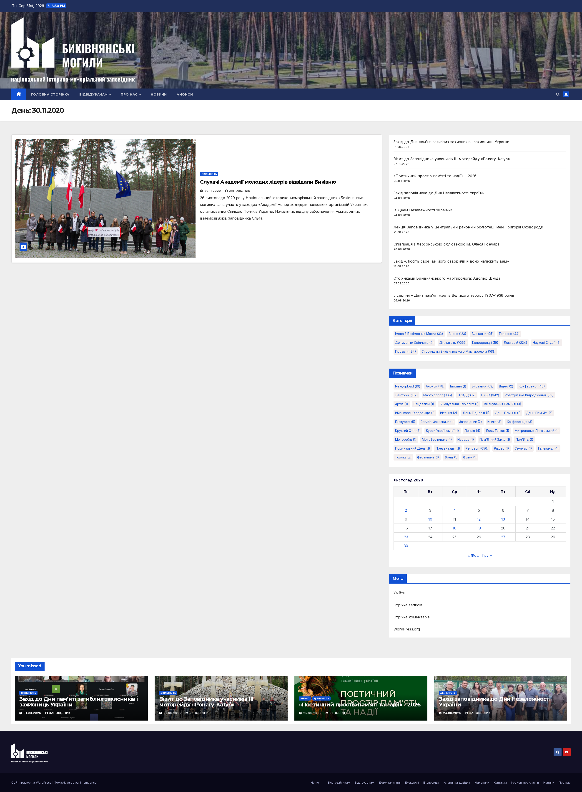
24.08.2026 (452, 713)
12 (479, 519)
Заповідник (239, 190)
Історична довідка (457, 782)
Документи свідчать (414, 342)
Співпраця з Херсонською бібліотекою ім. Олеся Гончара (447, 244)
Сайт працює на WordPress (31, 782)
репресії (477, 448)
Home (315, 782)
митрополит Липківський (537, 431)
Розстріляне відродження (529, 395)
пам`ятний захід (494, 439)
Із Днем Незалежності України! (423, 210)
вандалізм (424, 404)
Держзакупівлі (390, 782)
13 (503, 519)
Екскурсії (412, 782)
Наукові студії (547, 342)
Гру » (487, 555)
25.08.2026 (312, 713)
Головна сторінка (50, 94)
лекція (472, 431)
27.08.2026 (172, 713)
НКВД (467, 395)
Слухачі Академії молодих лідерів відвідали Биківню (268, 182)
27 (503, 537)
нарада (465, 439)
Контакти (500, 782)
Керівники (482, 782)
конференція (519, 422)
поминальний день (412, 448)
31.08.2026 (33, 713)
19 (479, 528)
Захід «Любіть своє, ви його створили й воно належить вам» (451, 261)
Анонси (185, 94)
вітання (448, 413)
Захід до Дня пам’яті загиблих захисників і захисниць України (451, 141)
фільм (470, 457)
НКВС (490, 395)
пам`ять (524, 439)
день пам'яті (508, 413)
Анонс (457, 334)
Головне (509, 334)
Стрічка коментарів (412, 617)
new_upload (407, 386)
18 (455, 528)
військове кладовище (415, 413)
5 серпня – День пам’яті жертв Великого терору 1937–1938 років (454, 295)
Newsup (68, 782)
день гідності (476, 413)
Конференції (485, 342)
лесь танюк (497, 431)
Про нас (130, 94)
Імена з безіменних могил (419, 334)
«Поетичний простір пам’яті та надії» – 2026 (435, 176)
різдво (501, 448)
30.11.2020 (213, 190)
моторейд (405, 439)
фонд (451, 457)
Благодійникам (339, 782)
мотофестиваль (437, 439)
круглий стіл (408, 431)
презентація (448, 448)
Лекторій (515, 342)
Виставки (483, 334)
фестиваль (428, 457)
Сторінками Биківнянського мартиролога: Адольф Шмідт (447, 278)
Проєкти (405, 351)
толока (403, 457)
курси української (442, 431)
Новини (159, 94)
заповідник (470, 422)
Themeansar (89, 782)
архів (401, 404)
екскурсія (405, 422)
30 (406, 546)
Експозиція (431, 782)
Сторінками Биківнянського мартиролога (458, 351)
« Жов (473, 555)
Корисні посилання (525, 782)
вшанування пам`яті (502, 404)
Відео (506, 386)
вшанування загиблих (459, 404)
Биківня (458, 386)
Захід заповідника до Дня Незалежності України (439, 193)
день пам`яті (539, 413)
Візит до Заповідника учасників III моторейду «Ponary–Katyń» (452, 159)
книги (494, 422)
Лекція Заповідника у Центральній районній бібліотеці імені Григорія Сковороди (468, 227)
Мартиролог (437, 395)
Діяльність (209, 174)
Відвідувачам (94, 94)
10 (430, 519)
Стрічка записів (408, 605)
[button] (558, 94)
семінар (523, 448)
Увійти (399, 593)
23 (406, 537)
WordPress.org (407, 629)
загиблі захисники (437, 422)
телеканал (548, 448)
